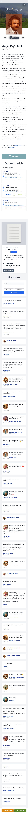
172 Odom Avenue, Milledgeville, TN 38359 (14, 205)
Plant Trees (20, 179)
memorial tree (17, 145)
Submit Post (14, 292)
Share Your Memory (8, 270)
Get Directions (8, 179)
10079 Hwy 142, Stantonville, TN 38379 (13, 177)
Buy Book (14, 252)
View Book (6, 252)
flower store (12, 147)
